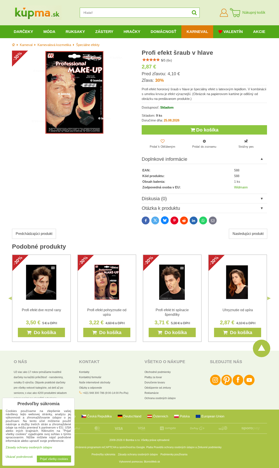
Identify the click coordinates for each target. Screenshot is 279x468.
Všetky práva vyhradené (155, 440)
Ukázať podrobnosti (19, 456)
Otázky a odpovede (90, 387)
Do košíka (206, 130)
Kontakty (84, 372)
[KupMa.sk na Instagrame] (215, 384)
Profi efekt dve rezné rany (41, 310)
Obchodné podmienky (158, 372)
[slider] (151, 59)
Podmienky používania (173, 454)
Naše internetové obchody (94, 382)
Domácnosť (163, 31)
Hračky (132, 31)
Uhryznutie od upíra (238, 310)
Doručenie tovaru (155, 382)
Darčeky (23, 31)
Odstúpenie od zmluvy (158, 387)
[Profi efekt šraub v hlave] (74, 92)
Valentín (233, 31)
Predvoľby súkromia (103, 454)
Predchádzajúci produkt (34, 234)
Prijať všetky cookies (54, 459)
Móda (49, 31)
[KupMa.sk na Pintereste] (226, 384)
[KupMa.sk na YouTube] (249, 384)
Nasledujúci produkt (248, 234)
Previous (10, 298)
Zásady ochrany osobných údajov (138, 454)
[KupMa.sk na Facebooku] (238, 384)
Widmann (241, 187)
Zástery (104, 31)
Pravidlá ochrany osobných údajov (174, 447)
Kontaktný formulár (90, 377)
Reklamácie (152, 393)
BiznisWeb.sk (152, 461)
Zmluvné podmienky (209, 447)
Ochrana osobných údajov (160, 398)
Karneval (197, 31)
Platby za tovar (153, 377)
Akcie (259, 31)
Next (268, 298)
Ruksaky (75, 31)
